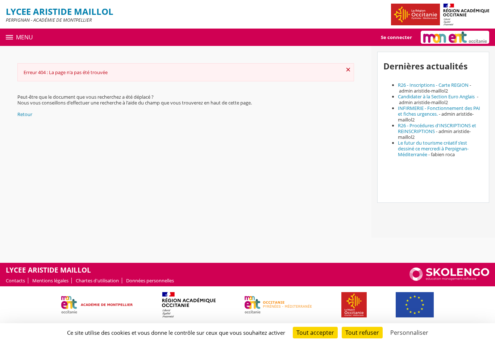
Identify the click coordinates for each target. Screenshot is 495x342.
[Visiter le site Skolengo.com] (449, 279)
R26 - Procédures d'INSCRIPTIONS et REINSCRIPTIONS (437, 128)
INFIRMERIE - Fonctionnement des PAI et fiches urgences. (439, 111)
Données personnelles (150, 280)
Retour (24, 114)
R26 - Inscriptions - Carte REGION (433, 85)
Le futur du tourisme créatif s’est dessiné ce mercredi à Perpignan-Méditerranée (433, 149)
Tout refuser (362, 333)
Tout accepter (315, 333)
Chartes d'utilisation (97, 280)
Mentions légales (50, 280)
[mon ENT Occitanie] (455, 37)
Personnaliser (409, 333)
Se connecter (396, 37)
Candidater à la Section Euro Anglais (437, 96)
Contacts (15, 280)
